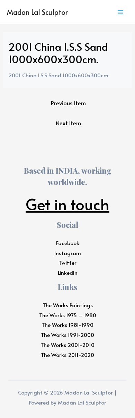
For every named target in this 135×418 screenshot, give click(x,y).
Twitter (67, 262)
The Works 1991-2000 (67, 334)
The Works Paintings (68, 305)
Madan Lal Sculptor (37, 12)
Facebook (67, 242)
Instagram (67, 252)
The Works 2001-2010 (67, 344)
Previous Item (68, 103)
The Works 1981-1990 (67, 324)
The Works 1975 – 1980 (67, 315)
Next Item (68, 123)
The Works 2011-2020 (67, 354)
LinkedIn (68, 272)
